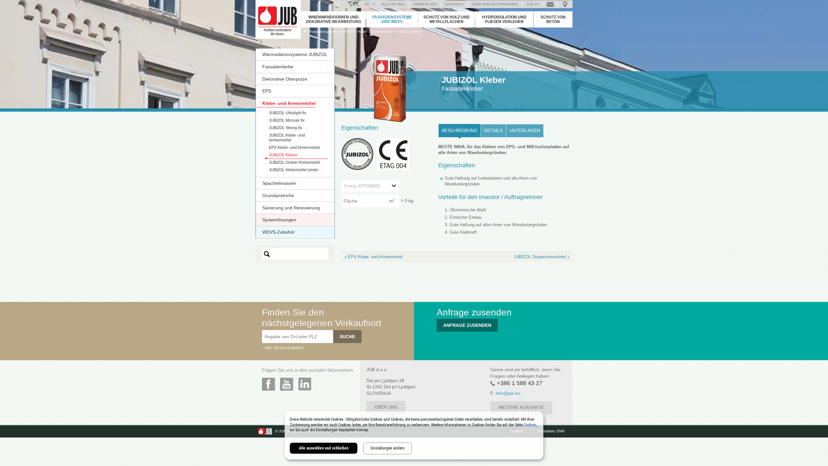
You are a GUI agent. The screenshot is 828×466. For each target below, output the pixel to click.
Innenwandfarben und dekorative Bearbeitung (333, 19)
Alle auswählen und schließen (323, 448)
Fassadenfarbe (277, 66)
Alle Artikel (393, 4)
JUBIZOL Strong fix (285, 128)
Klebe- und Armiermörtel (289, 103)
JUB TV (532, 4)
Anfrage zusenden (550, 4)
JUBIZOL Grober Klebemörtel (294, 162)
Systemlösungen (279, 219)
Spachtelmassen (279, 183)
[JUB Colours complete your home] (278, 18)
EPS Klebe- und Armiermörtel (294, 147)
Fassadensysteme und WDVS (392, 19)
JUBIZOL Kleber (409, 31)
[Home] (304, 31)
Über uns (386, 407)
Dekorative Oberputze (284, 79)
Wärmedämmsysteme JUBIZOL (294, 54)
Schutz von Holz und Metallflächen (446, 19)
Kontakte (454, 4)
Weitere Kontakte (521, 407)
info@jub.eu (508, 393)
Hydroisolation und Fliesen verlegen (504, 19)
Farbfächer (425, 4)
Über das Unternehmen (495, 4)
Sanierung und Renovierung (291, 207)
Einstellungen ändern (388, 448)
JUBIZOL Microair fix (287, 120)
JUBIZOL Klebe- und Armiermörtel (287, 137)
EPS (266, 91)
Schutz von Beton (553, 19)
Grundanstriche (278, 195)
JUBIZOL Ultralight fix (287, 113)
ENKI (561, 431)
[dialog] (414, 435)
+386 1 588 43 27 (519, 383)
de (367, 4)
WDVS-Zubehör (278, 232)
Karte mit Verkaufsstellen (565, 4)
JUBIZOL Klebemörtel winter (294, 170)
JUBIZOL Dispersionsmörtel (540, 256)
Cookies (530, 425)
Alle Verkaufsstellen (284, 347)
